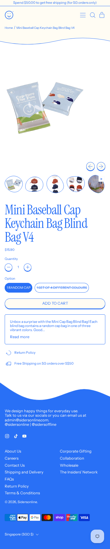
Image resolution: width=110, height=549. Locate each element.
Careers (11, 458)
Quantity (11, 259)
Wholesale (69, 465)
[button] (92, 15)
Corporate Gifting (76, 451)
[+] (27, 267)
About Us (13, 451)
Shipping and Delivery (24, 472)
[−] (8, 267)
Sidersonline (27, 502)
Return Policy (17, 486)
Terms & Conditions (22, 492)
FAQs (9, 479)
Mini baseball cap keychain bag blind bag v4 (45, 28)
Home (9, 28)
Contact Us (15, 465)
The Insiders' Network (79, 472)
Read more (19, 337)
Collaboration (72, 458)
